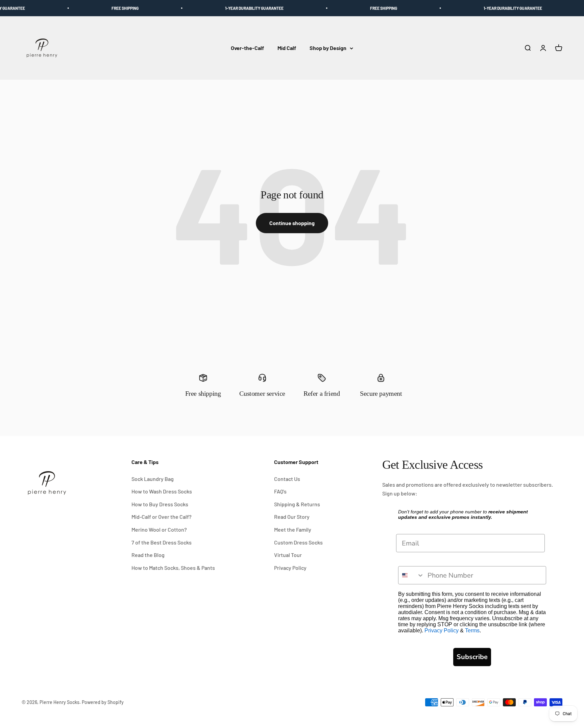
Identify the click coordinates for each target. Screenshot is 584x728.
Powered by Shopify (103, 702)
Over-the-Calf (247, 48)
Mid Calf (286, 48)
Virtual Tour (288, 555)
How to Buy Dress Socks (159, 504)
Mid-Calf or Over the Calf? (161, 516)
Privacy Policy (290, 567)
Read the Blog (148, 555)
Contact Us (287, 479)
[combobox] (411, 575)
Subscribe (472, 656)
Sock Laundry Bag (152, 479)
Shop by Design (328, 48)
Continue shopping (292, 223)
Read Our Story (292, 516)
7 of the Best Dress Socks (161, 542)
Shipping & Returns (297, 504)
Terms (472, 630)
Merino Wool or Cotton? (159, 529)
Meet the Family (292, 529)
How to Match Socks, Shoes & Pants (173, 567)
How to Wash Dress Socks (161, 491)
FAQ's (280, 491)
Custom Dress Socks (298, 542)
